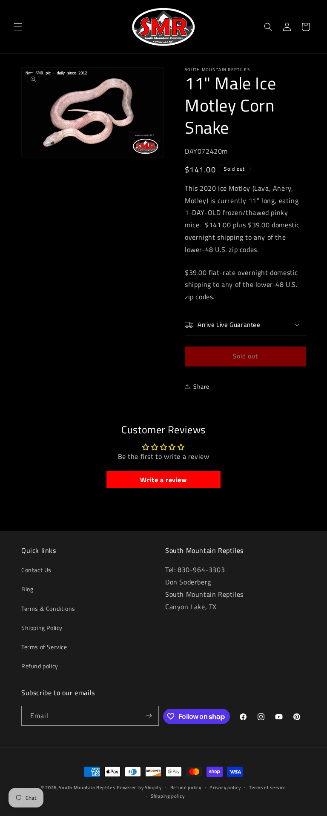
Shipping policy (168, 796)
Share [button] (201, 386)
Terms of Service (44, 646)
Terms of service (267, 787)
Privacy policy (225, 787)
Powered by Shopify (139, 787)
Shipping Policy (42, 627)
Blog (27, 588)
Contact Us (36, 569)
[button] (18, 26)
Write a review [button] (163, 480)
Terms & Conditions (48, 608)
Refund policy (39, 665)
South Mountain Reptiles (87, 787)
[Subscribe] (149, 716)
